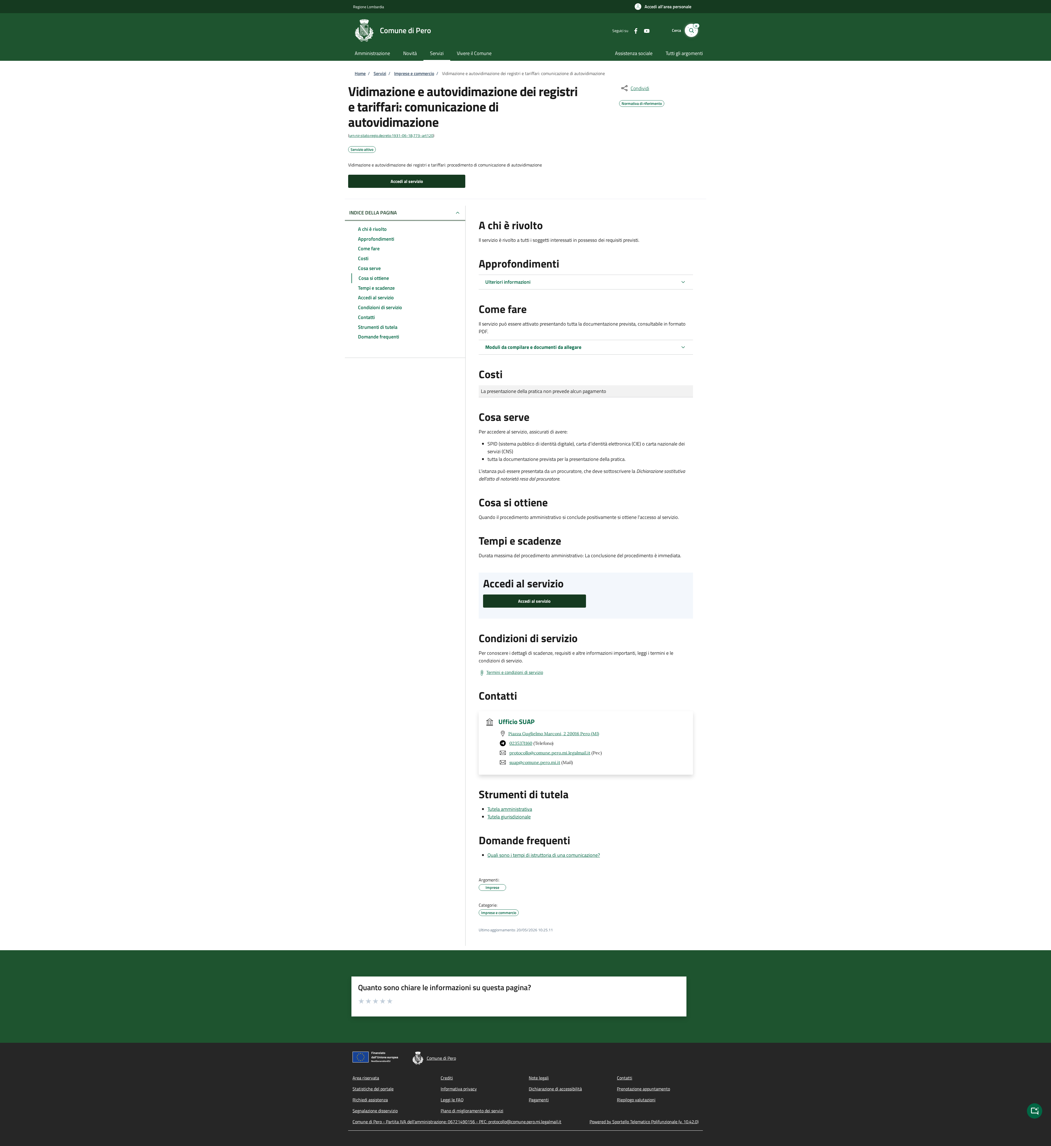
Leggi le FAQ (452, 1099)
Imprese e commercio (414, 73)
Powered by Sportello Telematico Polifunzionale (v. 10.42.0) (644, 1121)
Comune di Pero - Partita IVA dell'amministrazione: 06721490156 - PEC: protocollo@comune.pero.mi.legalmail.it (457, 1121)
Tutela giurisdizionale (509, 816)
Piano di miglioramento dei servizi (472, 1110)
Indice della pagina (373, 212)
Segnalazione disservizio (375, 1110)
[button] (663, 6)
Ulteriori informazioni (507, 282)
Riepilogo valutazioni (636, 1099)
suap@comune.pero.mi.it (534, 762)
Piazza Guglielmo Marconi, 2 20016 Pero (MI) (553, 733)
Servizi (380, 73)
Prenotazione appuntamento (643, 1088)
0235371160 (520, 743)
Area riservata (366, 1078)
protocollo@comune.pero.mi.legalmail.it (549, 753)
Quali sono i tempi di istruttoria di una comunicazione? (543, 855)
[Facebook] (633, 30)
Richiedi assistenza (370, 1099)
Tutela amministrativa (509, 809)
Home (360, 73)
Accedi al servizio (407, 181)
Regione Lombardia (368, 7)
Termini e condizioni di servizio (514, 672)
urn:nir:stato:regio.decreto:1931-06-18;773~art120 (391, 135)
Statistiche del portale (373, 1088)
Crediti (447, 1078)
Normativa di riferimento (642, 102)
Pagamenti (539, 1099)
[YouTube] (644, 30)
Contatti (624, 1078)
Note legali (539, 1078)
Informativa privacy (459, 1088)
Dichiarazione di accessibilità (555, 1088)
